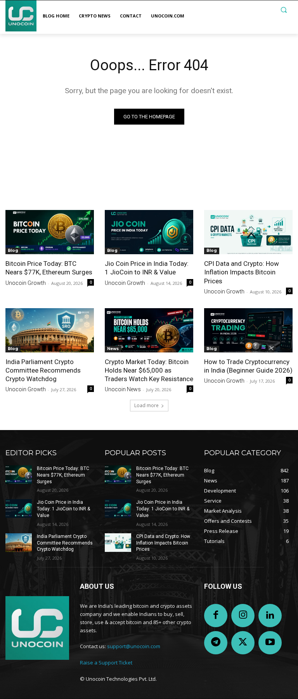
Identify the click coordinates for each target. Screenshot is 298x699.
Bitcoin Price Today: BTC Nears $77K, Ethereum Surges (63, 475)
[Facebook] (215, 615)
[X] (243, 642)
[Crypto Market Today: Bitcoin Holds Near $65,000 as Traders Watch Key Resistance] (149, 330)
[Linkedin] (270, 615)
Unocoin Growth (25, 283)
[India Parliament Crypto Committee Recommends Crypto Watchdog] (49, 330)
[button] (283, 10)
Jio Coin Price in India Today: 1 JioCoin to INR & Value (63, 509)
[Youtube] (270, 642)
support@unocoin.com (133, 646)
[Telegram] (215, 642)
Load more (146, 405)
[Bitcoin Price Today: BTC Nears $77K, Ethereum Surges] (49, 232)
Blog (13, 250)
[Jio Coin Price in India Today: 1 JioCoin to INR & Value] (149, 232)
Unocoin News (123, 389)
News (113, 348)
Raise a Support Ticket (106, 662)
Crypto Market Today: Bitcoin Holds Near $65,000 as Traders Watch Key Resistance (149, 370)
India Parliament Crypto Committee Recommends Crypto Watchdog (43, 370)
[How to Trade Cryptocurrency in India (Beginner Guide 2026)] (248, 330)
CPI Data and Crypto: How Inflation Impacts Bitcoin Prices (241, 272)
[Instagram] (243, 615)
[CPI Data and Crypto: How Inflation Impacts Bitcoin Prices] (248, 232)
